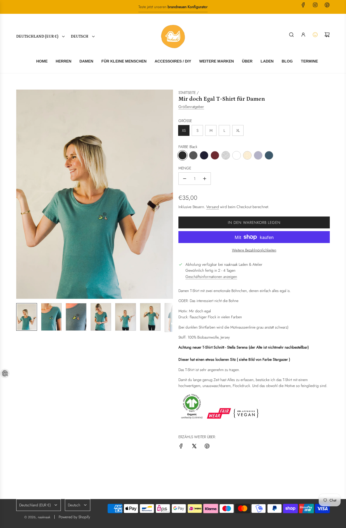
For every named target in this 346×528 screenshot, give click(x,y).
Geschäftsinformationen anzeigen (211, 276)
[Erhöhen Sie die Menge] (205, 179)
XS (184, 130)
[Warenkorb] (327, 35)
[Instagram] (315, 5)
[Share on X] (194, 447)
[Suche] (291, 35)
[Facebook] (303, 5)
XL (238, 130)
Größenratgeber (191, 106)
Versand (212, 206)
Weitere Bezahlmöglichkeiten (254, 250)
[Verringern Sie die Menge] (185, 179)
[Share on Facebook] (181, 447)
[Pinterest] (327, 5)
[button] (20, 194)
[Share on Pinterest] (207, 447)
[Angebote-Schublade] (315, 35)
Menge (184, 168)
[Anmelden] (303, 35)
